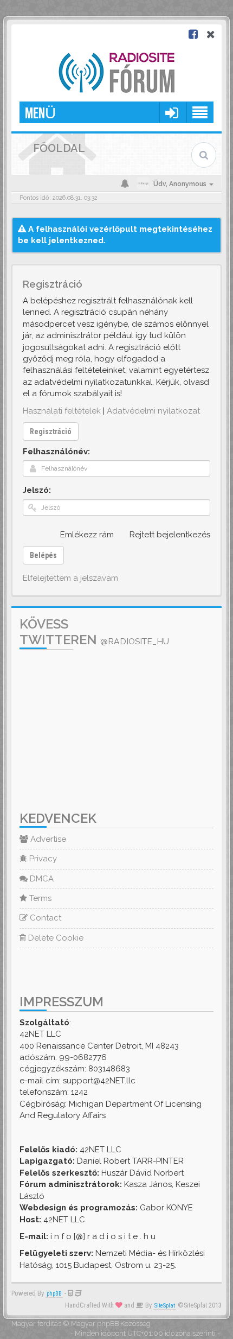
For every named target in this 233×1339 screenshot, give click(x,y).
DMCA (41, 879)
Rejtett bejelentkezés (170, 535)
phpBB (54, 1293)
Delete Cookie (54, 938)
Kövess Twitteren (94, 632)
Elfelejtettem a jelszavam (70, 578)
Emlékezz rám (87, 535)
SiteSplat (164, 1305)
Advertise (47, 839)
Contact (44, 918)
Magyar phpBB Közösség (111, 1323)
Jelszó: (37, 490)
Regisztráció (51, 431)
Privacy (42, 859)
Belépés (43, 555)
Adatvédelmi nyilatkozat (153, 411)
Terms (39, 898)
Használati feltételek (62, 411)
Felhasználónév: (56, 451)
